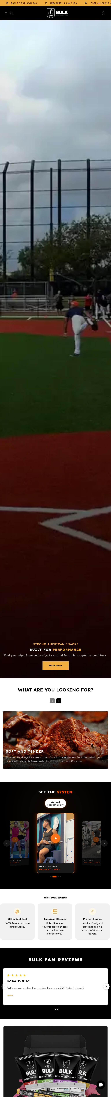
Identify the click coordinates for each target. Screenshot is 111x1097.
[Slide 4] (60, 876)
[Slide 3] (58, 876)
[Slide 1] (50, 876)
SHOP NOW (56, 665)
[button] (6, 13)
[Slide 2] (54, 876)
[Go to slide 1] (53, 1009)
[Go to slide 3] (57, 1009)
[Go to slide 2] (55, 1009)
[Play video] (14, 839)
